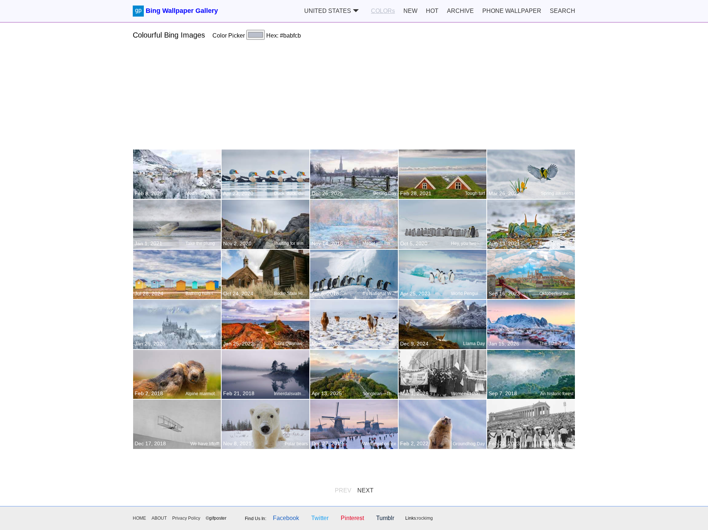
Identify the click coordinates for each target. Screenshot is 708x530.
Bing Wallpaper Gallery (182, 10)
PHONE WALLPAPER (511, 11)
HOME (139, 518)
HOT (432, 11)
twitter (320, 518)
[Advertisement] (354, 97)
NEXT (365, 490)
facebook (286, 518)
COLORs (383, 11)
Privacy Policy (186, 518)
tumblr (385, 518)
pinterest (352, 518)
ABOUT (159, 518)
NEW (410, 11)
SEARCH (562, 11)
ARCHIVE (460, 11)
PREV (343, 490)
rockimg (425, 518)
